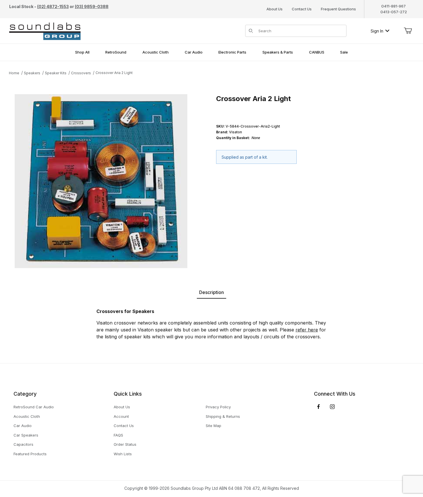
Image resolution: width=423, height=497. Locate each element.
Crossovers (81, 73)
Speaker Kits (55, 73)
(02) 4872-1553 (53, 6)
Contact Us (302, 9)
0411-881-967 (393, 6)
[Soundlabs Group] (45, 30)
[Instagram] (332, 406)
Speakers (32, 73)
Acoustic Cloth (27, 416)
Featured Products (30, 454)
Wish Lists (123, 454)
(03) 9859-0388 (91, 6)
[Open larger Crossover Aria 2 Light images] (101, 181)
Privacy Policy (218, 407)
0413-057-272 (393, 12)
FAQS (118, 435)
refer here (307, 330)
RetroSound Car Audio (34, 407)
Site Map (213, 425)
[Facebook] (318, 406)
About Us (274, 9)
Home (14, 73)
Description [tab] (211, 292)
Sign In (377, 31)
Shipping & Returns (223, 416)
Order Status (125, 444)
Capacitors (23, 444)
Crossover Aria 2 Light (114, 73)
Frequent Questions (338, 9)
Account (121, 416)
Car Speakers (26, 435)
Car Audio (23, 425)
